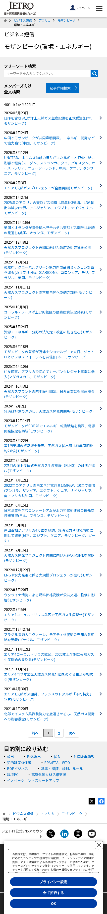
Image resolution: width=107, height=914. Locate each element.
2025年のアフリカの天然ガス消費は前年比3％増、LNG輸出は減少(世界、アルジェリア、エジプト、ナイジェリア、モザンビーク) (49, 207)
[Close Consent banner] (99, 845)
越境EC (12, 774)
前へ (35, 733)
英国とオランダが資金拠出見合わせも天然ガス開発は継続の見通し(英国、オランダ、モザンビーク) (49, 230)
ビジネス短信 (23, 20)
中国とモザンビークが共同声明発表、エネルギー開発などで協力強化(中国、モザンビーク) (49, 140)
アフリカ (45, 20)
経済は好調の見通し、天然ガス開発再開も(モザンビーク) (49, 411)
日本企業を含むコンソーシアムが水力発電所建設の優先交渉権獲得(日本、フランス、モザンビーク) (49, 513)
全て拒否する (53, 893)
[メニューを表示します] (99, 8)
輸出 (10, 756)
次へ (71, 733)
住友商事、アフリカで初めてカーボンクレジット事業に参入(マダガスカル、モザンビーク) (49, 374)
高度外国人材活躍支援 (48, 774)
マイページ (83, 7)
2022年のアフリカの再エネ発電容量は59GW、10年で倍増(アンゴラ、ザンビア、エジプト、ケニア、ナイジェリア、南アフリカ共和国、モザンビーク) (49, 490)
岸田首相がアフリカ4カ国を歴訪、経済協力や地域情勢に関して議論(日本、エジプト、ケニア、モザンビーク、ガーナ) (49, 535)
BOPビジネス (17, 768)
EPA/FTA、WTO (57, 762)
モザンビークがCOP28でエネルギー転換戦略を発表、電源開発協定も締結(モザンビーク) (49, 428)
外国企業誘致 (84, 756)
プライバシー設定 (53, 882)
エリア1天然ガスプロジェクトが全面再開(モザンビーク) (48, 187)
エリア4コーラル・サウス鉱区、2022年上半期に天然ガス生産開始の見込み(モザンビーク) (49, 657)
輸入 (57, 756)
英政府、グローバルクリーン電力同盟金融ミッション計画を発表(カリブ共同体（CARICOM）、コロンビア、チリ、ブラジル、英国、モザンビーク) (49, 272)
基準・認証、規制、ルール (62, 768)
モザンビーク (67, 20)
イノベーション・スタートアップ (33, 780)
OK (53, 904)
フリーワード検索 (20, 66)
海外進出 (34, 756)
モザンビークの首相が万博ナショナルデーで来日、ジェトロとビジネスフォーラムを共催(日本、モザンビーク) (49, 354)
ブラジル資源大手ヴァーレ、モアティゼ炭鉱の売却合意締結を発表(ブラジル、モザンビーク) (49, 637)
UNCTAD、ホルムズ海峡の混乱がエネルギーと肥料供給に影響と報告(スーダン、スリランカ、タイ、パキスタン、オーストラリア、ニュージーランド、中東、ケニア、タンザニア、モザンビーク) (49, 165)
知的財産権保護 (19, 762)
